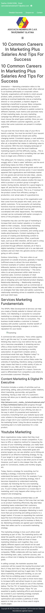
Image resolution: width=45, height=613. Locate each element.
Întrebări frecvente (15, 13)
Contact (39, 13)
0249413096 (12, 3)
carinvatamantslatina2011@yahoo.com (15, 6)
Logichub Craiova (27, 611)
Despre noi (30, 13)
